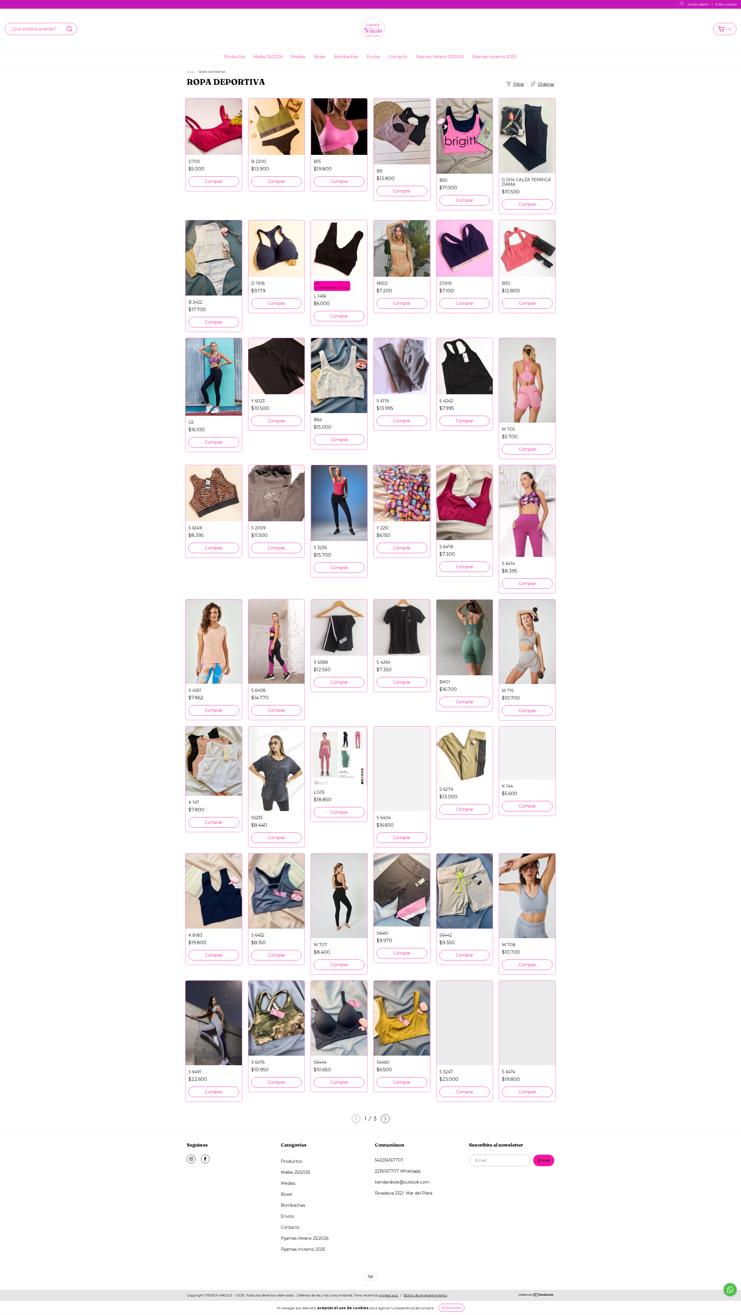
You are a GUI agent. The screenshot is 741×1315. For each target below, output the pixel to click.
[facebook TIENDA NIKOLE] (205, 1159)
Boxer (320, 56)
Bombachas (346, 56)
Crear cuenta (726, 4)
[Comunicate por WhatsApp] (730, 1289)
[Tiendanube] (536, 1295)
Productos (234, 56)
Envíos (373, 56)
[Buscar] (69, 29)
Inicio (191, 72)
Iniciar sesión (698, 4)
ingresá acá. (389, 1295)
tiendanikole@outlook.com (402, 1182)
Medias (298, 56)
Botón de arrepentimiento (425, 1295)
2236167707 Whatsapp (398, 1171)
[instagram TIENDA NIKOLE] (191, 1159)
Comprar (213, 181)
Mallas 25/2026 (268, 56)
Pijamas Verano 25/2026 (439, 56)
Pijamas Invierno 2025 (494, 56)
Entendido (451, 1307)
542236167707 (389, 1160)
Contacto (397, 56)
